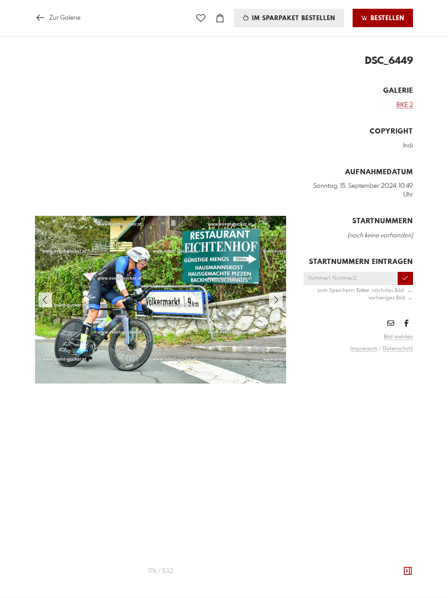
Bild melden (398, 337)
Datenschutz (398, 349)
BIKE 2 (404, 105)
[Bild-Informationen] (407, 571)
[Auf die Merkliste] (201, 18)
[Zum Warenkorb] (220, 18)
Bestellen (386, 18)
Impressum (364, 349)
